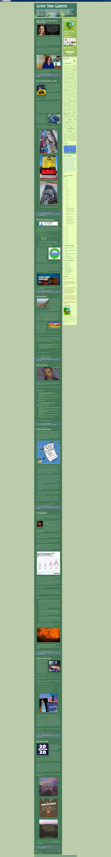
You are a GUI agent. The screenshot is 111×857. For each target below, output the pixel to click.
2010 (66, 240)
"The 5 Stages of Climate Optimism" (52, 346)
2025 (66, 180)
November (67, 191)
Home (48, 850)
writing (65, 141)
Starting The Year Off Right (44, 658)
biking (70, 70)
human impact (53, 507)
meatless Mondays (70, 106)
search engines (72, 123)
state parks (73, 125)
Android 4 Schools (43, 239)
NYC (50, 317)
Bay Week (74, 69)
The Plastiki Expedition (68, 256)
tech (65, 131)
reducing (66, 120)
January (67, 207)
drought (75, 81)
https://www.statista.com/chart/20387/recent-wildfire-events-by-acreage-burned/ (48, 644)
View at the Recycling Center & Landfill (46, 81)
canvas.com (38, 648)
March (67, 204)
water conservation (72, 136)
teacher (68, 129)
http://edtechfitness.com (52, 287)
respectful (75, 120)
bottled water (74, 72)
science (52, 75)
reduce (74, 119)
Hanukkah (66, 99)
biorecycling (75, 71)
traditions (75, 132)
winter (41, 360)
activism (40, 75)
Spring (65, 125)
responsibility (49, 75)
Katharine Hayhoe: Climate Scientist (70, 253)
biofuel (70, 71)
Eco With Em (44, 431)
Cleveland (47, 317)
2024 (66, 182)
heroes (47, 424)
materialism (66, 106)
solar (72, 124)
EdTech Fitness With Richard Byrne (45, 220)
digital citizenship (71, 81)
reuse (45, 215)
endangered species (70, 88)
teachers (72, 129)
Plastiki (75, 115)
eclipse (74, 83)
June (67, 199)
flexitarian (70, 93)
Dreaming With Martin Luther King (44, 403)
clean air (74, 76)
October (67, 193)
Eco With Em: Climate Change (44, 429)
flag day (68, 93)
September (68, 194)
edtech (75, 87)
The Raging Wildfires (42, 513)
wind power (74, 138)
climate (65, 77)
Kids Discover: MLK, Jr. (42, 412)
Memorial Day (74, 106)
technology (70, 131)
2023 (66, 183)
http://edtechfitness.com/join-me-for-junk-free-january (44, 287)
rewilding (74, 122)
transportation (66, 133)
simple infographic (50, 544)
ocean (65, 111)
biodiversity (66, 71)
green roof (72, 96)
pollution (69, 116)
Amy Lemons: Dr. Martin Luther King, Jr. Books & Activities (48, 414)
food (73, 93)
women (73, 139)
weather (38, 360)
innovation (40, 847)
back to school (71, 69)
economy (69, 87)
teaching (75, 129)
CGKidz (68, 75)
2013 (66, 235)
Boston (44, 317)
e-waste (65, 82)
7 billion (68, 65)
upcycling (75, 134)
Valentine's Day (66, 135)
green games (69, 96)
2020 (66, 188)
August (67, 196)
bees (65, 70)
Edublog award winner (40, 230)
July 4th (70, 103)
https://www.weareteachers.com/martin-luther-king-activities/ (45, 420)
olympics (68, 111)
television (74, 131)
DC (52, 317)
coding (75, 77)
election (65, 88)
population (73, 116)
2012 (66, 237)
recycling (70, 119)
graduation (72, 94)
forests (45, 652)
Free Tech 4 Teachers (68, 268)
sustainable (74, 128)
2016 (66, 230)
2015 (66, 232)
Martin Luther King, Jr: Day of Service (45, 402)
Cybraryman (67, 265)
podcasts (65, 116)
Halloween (74, 97)
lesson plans (67, 104)
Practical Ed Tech (43, 237)
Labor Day (73, 103)
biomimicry (72, 71)
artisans (65, 69)
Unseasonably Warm (42, 296)
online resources (53, 424)
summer (72, 126)
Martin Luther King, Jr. (42, 365)
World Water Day (73, 140)
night (75, 110)
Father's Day (65, 93)
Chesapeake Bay (73, 75)
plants (70, 115)
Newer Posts (37, 850)
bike (39, 359)
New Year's (51, 735)
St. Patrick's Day (68, 125)
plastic (72, 115)
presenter (50, 244)
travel (70, 133)
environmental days (67, 90)
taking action (65, 129)
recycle (66, 119)
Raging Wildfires (39, 438)
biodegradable (74, 70)
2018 (66, 227)
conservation (72, 78)
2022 (66, 185)
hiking (75, 99)
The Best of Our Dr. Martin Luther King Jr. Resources (47, 396)
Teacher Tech (67, 274)
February (67, 205)
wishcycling (69, 139)
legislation (75, 103)
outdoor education (56, 359)
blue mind (67, 72)
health (40, 735)
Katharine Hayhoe (39, 37)
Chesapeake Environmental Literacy (70, 250)
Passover (67, 115)
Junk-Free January (44, 259)
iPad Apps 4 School (44, 238)
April (67, 202)
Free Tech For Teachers (56, 228)
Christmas (66, 76)
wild (68, 138)
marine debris (73, 105)
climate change (44, 75)
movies (68, 109)
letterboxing (71, 104)
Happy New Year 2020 (42, 741)
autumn (67, 69)
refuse (38, 215)
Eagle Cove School (70, 82)
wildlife (70, 138)
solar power (74, 124)
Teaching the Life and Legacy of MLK (44, 392)
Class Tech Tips (67, 262)
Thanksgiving (71, 132)
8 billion (71, 65)
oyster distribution (72, 114)
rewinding (65, 123)
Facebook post (53, 466)
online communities (73, 111)
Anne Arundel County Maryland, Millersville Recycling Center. (52, 207)
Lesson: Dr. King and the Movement (44, 398)
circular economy (70, 76)
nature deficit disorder (49, 359)
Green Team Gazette (52, 6)
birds (65, 72)
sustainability (39, 76)
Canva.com (43, 732)
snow (66, 124)
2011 (66, 238)
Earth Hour (68, 83)
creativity (48, 507)
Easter (71, 83)
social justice (56, 75)
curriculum (43, 424)
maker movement (67, 105)
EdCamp (72, 87)
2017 (66, 229)
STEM (65, 126)
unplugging (72, 134)
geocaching (69, 94)
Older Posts (59, 850)
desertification (66, 81)
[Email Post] (50, 212)
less (64, 104)
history (49, 424)
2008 (66, 243)
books (70, 72)
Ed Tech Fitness (41, 250)
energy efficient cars (72, 89)
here (50, 517)
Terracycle (66, 132)
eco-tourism (65, 87)
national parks (71, 109)
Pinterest (71, 293)
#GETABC (65, 65)
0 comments (47, 212)
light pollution (74, 104)
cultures (70, 80)
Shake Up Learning (67, 272)
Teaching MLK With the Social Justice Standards (46, 393)
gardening (65, 94)
